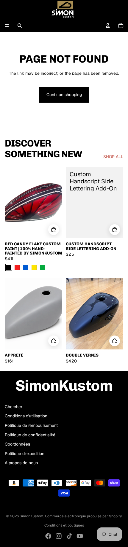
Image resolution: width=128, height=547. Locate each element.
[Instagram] (58, 536)
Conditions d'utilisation (26, 416)
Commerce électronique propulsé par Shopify (83, 516)
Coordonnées (17, 444)
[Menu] (7, 25)
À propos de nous (21, 462)
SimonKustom (31, 516)
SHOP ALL (113, 156)
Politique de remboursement (31, 425)
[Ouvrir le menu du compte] (107, 25)
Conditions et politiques (64, 525)
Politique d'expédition (24, 453)
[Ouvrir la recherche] (19, 25)
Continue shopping (64, 94)
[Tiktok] (69, 536)
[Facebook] (48, 536)
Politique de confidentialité (30, 435)
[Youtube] (79, 536)
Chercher (13, 406)
